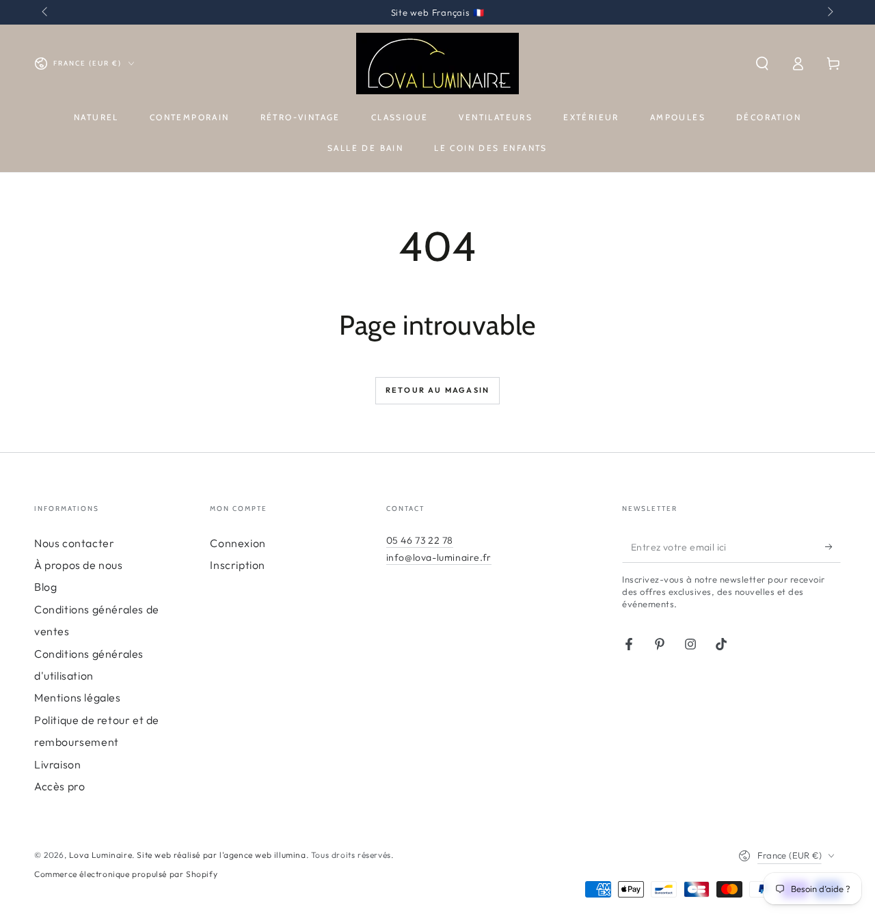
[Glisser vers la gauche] (45, 12)
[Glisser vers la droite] (829, 12)
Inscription (237, 565)
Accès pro (59, 786)
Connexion (237, 543)
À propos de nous (78, 565)
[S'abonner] (833, 547)
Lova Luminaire (100, 855)
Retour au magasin (437, 390)
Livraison (57, 764)
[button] (762, 63)
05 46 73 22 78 (419, 540)
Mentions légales (77, 697)
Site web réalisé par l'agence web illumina (221, 855)
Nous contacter (74, 543)
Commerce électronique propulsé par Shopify (125, 874)
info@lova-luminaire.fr (439, 557)
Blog (45, 587)
